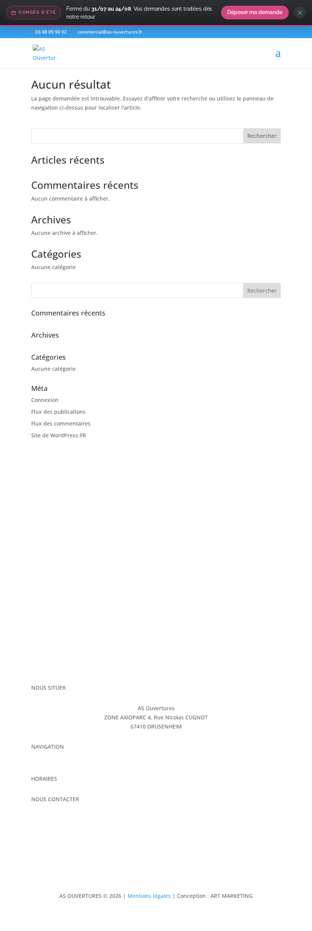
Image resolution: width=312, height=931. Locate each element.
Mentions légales (149, 895)
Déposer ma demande (254, 12)
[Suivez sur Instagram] (52, 821)
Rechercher (262, 135)
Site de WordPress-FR (58, 435)
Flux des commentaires (61, 423)
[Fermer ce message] (300, 12)
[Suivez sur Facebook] (37, 821)
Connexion (45, 399)
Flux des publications (58, 411)
